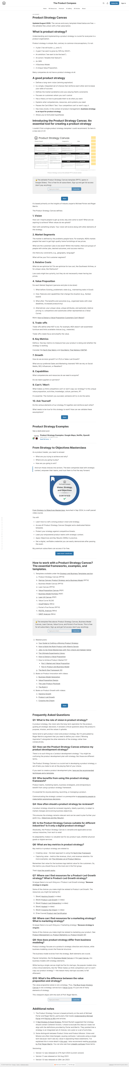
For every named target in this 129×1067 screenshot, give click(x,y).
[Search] (103, 3)
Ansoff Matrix (44, 604)
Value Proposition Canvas (49, 590)
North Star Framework (82, 853)
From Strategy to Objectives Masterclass (49, 510)
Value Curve (67, 988)
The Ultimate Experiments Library (52, 653)
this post (63, 1041)
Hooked (44, 907)
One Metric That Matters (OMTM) (74, 350)
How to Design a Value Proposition (52, 657)
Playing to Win (50, 1019)
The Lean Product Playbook (49, 684)
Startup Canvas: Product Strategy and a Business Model (61, 580)
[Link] (30, 31)
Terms (18, 1064)
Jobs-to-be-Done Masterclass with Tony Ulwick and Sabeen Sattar (65, 650)
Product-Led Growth (47, 697)
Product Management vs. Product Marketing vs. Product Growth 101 (59, 935)
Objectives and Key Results (52, 818)
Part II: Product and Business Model (55, 667)
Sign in (123, 3)
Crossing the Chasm (46, 701)
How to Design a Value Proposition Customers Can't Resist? (60, 318)
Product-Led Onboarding (51, 903)
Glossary (36, 14)
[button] (45, 8)
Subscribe (114, 3)
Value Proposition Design (48, 680)
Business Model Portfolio (48, 594)
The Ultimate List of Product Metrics (66, 859)
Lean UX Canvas (45, 597)
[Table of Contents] (2, 533)
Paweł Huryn (43, 437)
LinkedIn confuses (78, 1044)
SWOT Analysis (44, 614)
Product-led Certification (57, 913)
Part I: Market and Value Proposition (55, 663)
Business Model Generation (49, 677)
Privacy (14, 1064)
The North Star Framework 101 (50, 670)
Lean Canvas (83, 958)
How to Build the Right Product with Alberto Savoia (59, 647)
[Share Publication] (107, 3)
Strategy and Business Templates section (76, 574)
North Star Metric (50, 350)
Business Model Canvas (63, 958)
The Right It (43, 687)
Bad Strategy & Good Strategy (49, 1022)
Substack (111, 1064)
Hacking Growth (45, 694)
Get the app (71, 1064)
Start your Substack (61, 1064)
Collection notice (24, 1064)
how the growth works (46, 871)
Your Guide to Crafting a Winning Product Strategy (58, 643)
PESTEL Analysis (45, 611)
